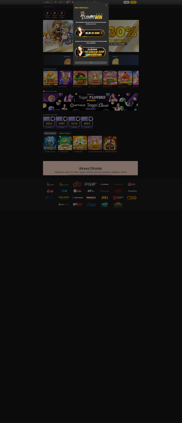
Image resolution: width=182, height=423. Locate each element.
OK (91, 62)
